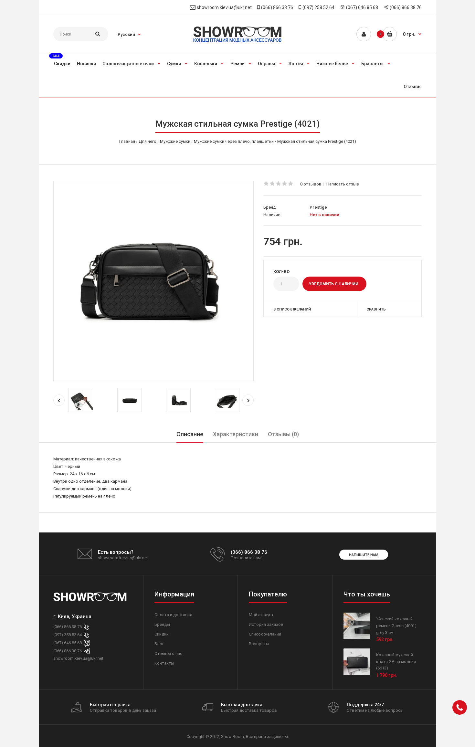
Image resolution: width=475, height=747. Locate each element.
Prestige (318, 207)
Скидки (161, 634)
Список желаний (265, 634)
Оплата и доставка (173, 614)
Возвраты (259, 643)
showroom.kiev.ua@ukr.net (224, 7)
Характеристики (235, 434)
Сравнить (376, 309)
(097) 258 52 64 (318, 7)
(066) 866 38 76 (277, 7)
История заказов (266, 624)
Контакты (164, 663)
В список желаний (292, 309)
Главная (127, 141)
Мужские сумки (175, 141)
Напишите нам (363, 555)
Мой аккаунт (261, 614)
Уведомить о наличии (333, 284)
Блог (159, 643)
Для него (147, 141)
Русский (126, 34)
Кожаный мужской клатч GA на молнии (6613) (396, 661)
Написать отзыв (342, 184)
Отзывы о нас (168, 653)
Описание (189, 434)
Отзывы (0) (283, 434)
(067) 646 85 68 (362, 7)
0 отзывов (311, 184)
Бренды (162, 624)
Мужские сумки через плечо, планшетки (234, 141)
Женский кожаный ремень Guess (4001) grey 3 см (396, 625)
